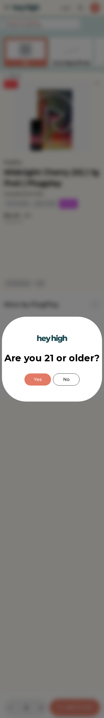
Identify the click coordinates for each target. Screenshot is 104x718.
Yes (38, 379)
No (66, 379)
